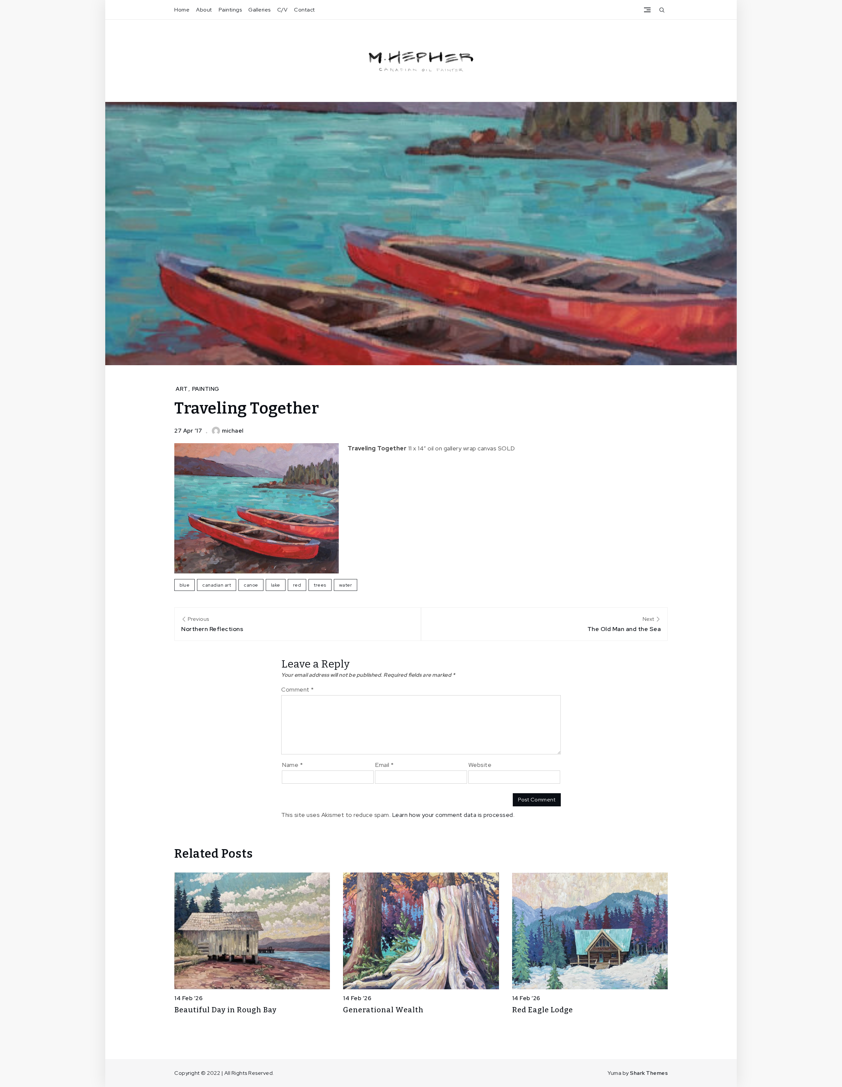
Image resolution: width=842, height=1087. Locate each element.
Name (292, 765)
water (345, 585)
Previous (212, 624)
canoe (251, 585)
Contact (304, 9)
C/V (282, 9)
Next (624, 624)
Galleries (259, 9)
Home (181, 9)
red (297, 585)
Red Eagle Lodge (542, 1009)
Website (480, 765)
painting (205, 388)
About (204, 9)
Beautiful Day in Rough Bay (225, 1009)
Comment (297, 689)
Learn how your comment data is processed (452, 815)
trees (320, 585)
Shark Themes (649, 1073)
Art (182, 388)
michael (233, 430)
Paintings (230, 9)
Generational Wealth (383, 1009)
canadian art (216, 585)
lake (275, 585)
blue (184, 585)
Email (384, 765)
